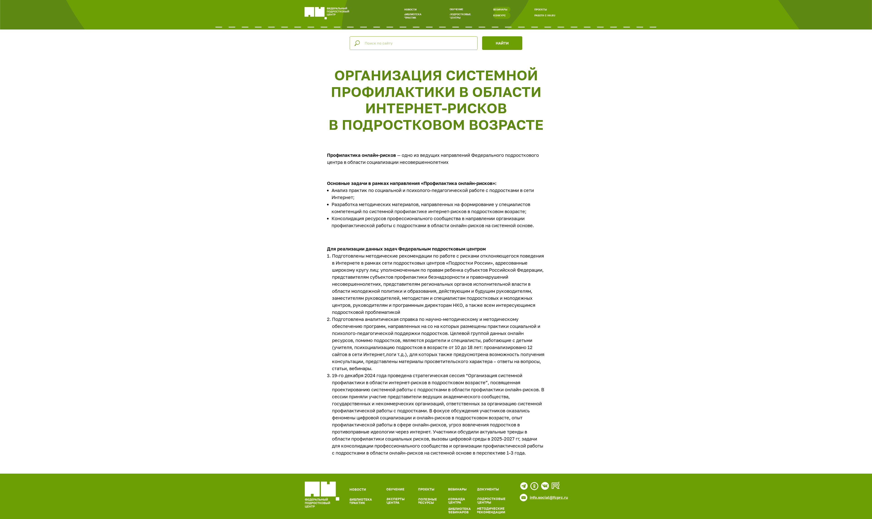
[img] (322, 495)
